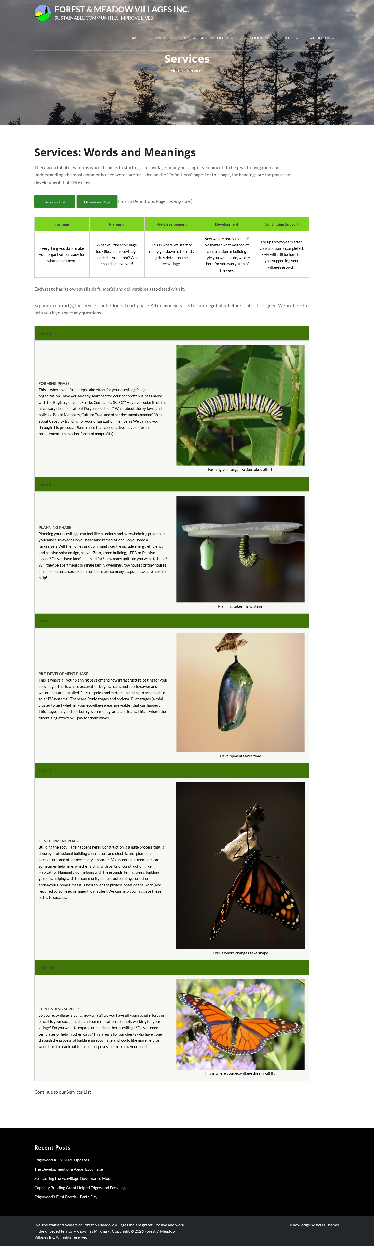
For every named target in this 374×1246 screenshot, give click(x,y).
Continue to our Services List (62, 1092)
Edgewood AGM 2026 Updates (61, 1159)
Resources (256, 37)
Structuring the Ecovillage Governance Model (73, 1178)
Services (159, 37)
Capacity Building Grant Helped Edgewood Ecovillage (80, 1187)
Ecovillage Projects (206, 37)
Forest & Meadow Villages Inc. (122, 9)
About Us (320, 37)
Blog (289, 37)
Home (132, 37)
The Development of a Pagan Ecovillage (68, 1169)
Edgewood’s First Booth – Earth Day (65, 1196)
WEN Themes (328, 1224)
